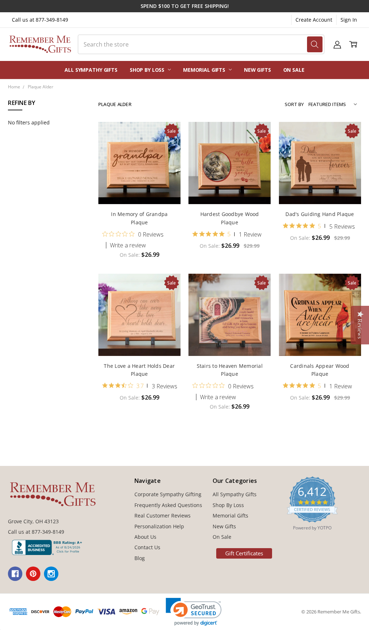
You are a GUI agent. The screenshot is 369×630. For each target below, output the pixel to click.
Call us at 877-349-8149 (40, 19)
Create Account (313, 19)
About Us (145, 536)
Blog (139, 558)
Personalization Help (159, 526)
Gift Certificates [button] (244, 553)
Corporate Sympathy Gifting (167, 494)
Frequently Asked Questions (168, 505)
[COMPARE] (167, 146)
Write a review (128, 245)
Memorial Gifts (205, 69)
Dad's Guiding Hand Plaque (319, 214)
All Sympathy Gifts (91, 69)
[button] (194, 611)
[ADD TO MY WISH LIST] (167, 158)
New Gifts (257, 69)
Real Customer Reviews (162, 515)
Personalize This (139, 189)
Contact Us (147, 547)
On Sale (293, 69)
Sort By (294, 104)
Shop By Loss (148, 69)
